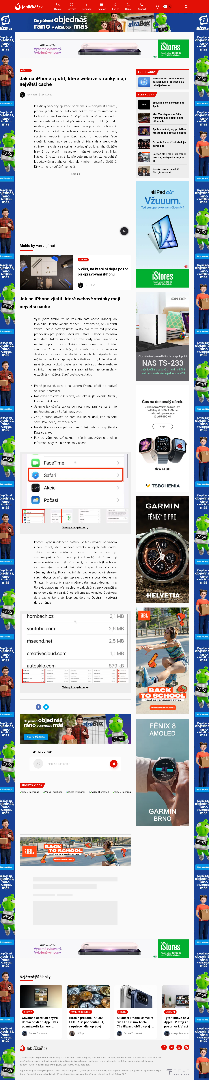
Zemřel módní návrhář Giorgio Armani (166, 171)
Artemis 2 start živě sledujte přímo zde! (169, 144)
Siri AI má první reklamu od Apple (168, 104)
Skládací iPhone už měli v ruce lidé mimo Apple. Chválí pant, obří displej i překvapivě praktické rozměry (135, 1022)
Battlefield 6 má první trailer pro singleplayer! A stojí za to (169, 157)
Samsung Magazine (43, 1070)
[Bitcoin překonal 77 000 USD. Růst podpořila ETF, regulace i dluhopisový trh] (88, 996)
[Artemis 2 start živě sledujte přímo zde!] (144, 144)
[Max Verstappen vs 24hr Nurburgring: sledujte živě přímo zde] (144, 118)
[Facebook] (164, 1047)
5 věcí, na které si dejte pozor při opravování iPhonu (103, 271)
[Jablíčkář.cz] (29, 6)
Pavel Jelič (31, 94)
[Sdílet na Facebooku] (37, 707)
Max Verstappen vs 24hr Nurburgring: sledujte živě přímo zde (168, 118)
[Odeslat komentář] (114, 764)
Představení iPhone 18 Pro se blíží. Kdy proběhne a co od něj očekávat (169, 82)
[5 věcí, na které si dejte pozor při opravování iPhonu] (46, 272)
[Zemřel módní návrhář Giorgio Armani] (144, 171)
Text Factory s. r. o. (57, 1057)
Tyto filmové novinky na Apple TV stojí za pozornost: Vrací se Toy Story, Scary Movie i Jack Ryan (182, 1022)
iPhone (83, 259)
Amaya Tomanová (37, 1033)
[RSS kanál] (186, 1047)
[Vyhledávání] (186, 6)
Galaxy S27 (120, 1074)
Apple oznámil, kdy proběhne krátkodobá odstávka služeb (170, 131)
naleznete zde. (33, 1061)
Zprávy (28, 1012)
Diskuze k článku (41, 752)
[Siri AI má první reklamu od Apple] (144, 104)
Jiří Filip (80, 1033)
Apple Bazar (26, 1070)
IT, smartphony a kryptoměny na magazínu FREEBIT (104, 1070)
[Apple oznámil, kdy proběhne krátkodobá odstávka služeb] (144, 131)
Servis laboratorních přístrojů (41, 1074)
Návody (25, 70)
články (35, 977)
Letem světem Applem (66, 1070)
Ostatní (170, 1012)
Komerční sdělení (80, 1012)
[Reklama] (104, 22)
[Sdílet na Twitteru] (45, 707)
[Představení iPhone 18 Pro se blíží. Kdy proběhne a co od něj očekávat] (144, 82)
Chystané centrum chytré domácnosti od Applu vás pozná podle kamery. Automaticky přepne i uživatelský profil (40, 1022)
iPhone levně (63, 1074)
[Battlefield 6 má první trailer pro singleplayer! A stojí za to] (144, 157)
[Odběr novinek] (157, 7)
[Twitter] (171, 1047)
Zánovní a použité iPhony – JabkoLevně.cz (92, 1074)
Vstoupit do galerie (74, 527)
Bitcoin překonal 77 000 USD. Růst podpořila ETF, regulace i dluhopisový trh (87, 1022)
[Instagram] (179, 1047)
